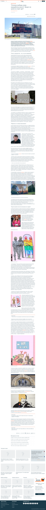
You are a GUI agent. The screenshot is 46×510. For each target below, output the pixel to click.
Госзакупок (29, 66)
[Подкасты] (35, 503)
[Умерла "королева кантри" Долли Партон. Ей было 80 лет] (17, 482)
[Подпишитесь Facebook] (25, 503)
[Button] (27, 14)
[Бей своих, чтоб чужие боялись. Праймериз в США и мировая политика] (8, 468)
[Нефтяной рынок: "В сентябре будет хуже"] (23, 468)
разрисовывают (29, 59)
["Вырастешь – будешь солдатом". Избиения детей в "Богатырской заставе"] (28, 482)
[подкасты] (41, 1)
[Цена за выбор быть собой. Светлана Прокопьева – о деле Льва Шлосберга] (6, 492)
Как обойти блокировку (15, 504)
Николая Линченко (24, 412)
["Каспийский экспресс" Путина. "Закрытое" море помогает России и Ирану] (8, 454)
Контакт (2, 507)
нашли (34, 50)
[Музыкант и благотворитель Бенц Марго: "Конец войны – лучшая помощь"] (6, 482)
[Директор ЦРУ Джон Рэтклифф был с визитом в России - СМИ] (17, 492)
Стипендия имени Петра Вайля (5, 504)
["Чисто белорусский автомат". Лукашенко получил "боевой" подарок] (38, 468)
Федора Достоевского (17, 411)
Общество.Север (13, 3)
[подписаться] (37, 503)
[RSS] (34, 503)
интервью (22, 172)
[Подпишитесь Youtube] (28, 503)
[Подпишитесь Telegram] (30, 503)
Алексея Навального (27, 391)
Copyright (13, 507)
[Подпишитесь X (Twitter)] (27, 503)
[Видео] (39, 1)
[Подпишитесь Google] (23, 503)
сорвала (25, 219)
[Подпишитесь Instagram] (32, 503)
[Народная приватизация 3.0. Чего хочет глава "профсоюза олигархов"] (23, 454)
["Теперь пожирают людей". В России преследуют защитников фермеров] (28, 492)
